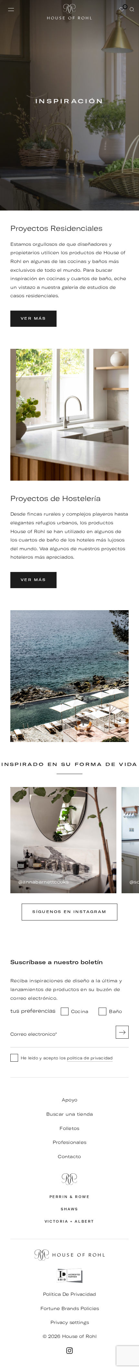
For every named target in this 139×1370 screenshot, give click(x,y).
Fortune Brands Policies (69, 1308)
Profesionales (70, 1142)
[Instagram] (69, 1350)
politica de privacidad (89, 1058)
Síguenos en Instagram (69, 912)
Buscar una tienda (69, 1114)
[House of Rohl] (69, 1179)
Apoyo (69, 1100)
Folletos (69, 1128)
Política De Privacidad (69, 1294)
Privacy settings (69, 1322)
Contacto (69, 1156)
